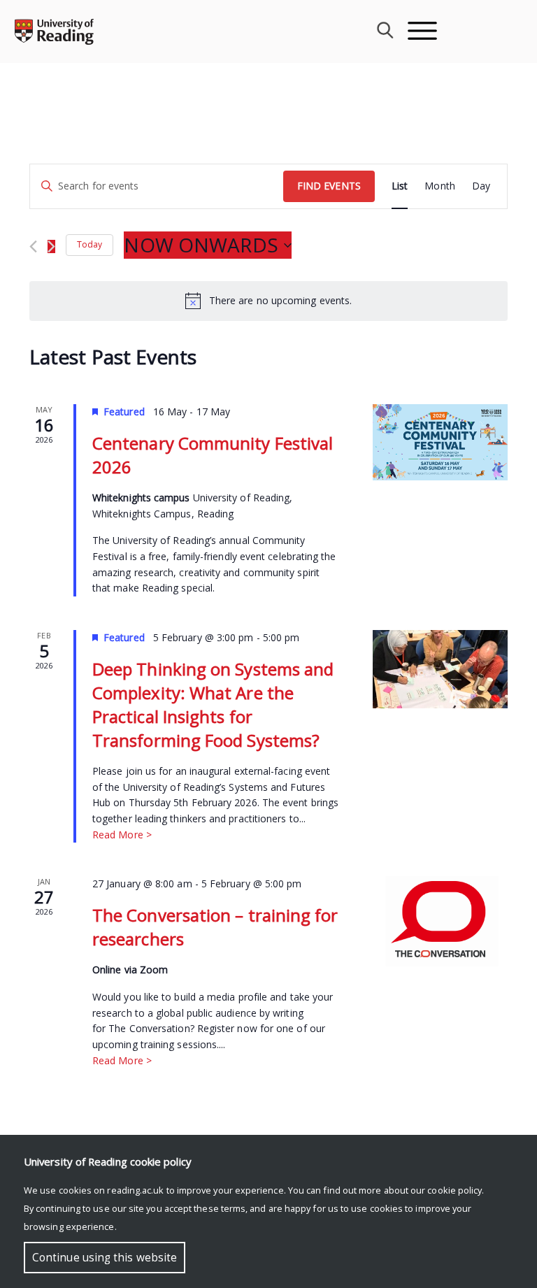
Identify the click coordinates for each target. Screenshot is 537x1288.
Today (89, 244)
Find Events (329, 185)
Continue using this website (104, 1257)
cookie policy (454, 1190)
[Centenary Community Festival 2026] (440, 442)
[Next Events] (51, 246)
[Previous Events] (33, 246)
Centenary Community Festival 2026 (212, 454)
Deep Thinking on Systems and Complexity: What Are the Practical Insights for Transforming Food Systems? (213, 704)
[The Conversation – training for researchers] (440, 921)
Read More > (122, 834)
